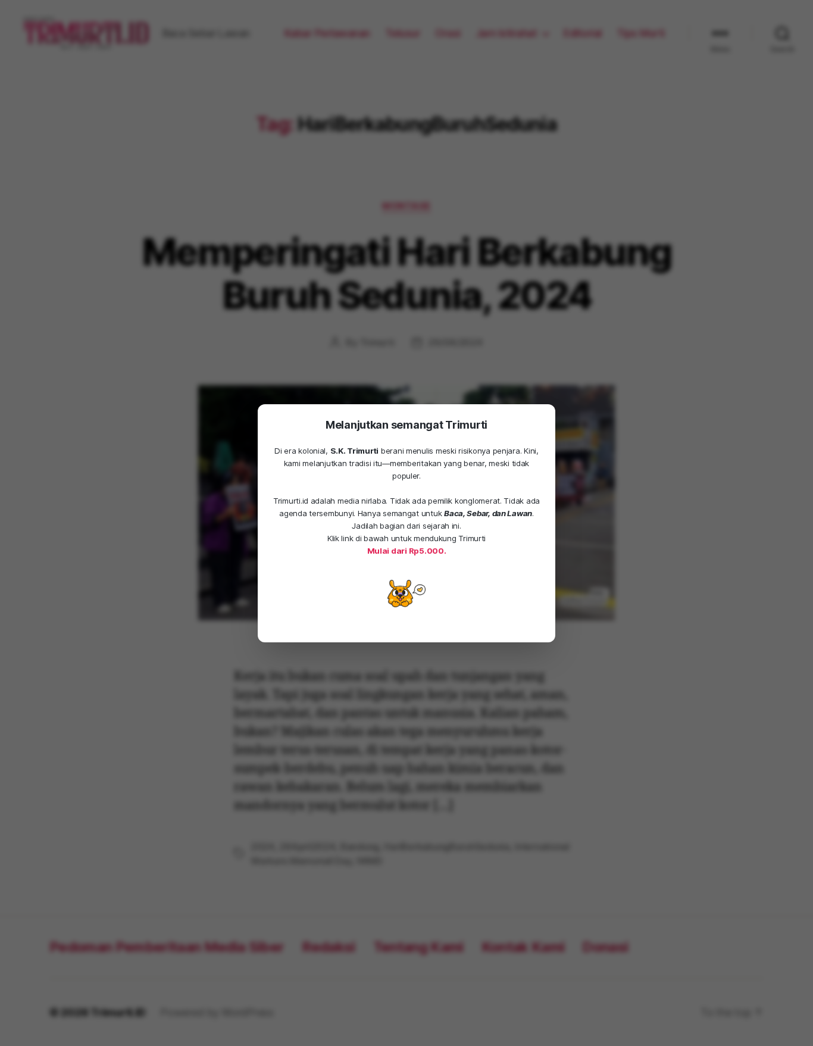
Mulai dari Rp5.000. (406, 550)
